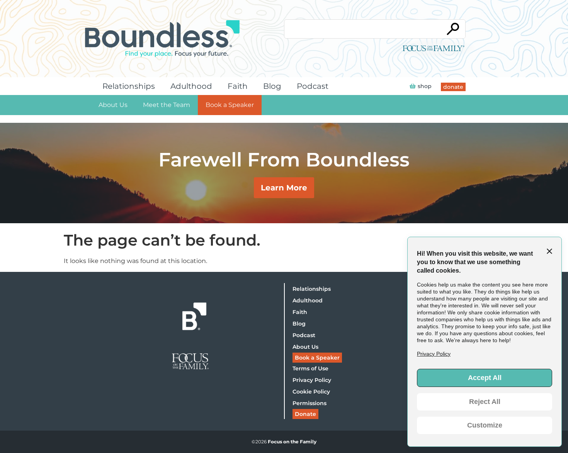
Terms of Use (310, 368)
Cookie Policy (311, 391)
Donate (305, 414)
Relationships (128, 86)
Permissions (310, 403)
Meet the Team (166, 105)
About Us (113, 105)
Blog (272, 86)
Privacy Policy (312, 380)
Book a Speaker (230, 105)
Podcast (312, 86)
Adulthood (191, 86)
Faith (238, 86)
